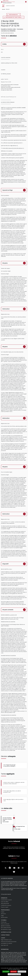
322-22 (17, 782)
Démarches (4, 898)
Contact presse (5, 935)
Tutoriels (3, 920)
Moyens (5, 263)
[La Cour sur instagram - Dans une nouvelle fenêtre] (22, 868)
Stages (2, 915)
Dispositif (5, 564)
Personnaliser (23, 971)
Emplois (2, 911)
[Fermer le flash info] (26, 2)
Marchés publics (4, 917)
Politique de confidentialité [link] (14, 974)
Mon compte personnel (6, 927)
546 (7, 799)
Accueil (3, 9)
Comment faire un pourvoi (6, 899)
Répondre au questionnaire (7, 2)
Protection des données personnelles (8, 941)
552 (9, 799)
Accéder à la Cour (6, 932)
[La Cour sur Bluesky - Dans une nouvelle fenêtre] (14, 872)
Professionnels (5, 910)
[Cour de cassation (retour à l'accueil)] (14, 6)
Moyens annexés (7, 610)
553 (12, 799)
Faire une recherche (5, 923)
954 (10, 790)
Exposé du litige (7, 190)
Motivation (6, 309)
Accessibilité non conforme (6, 943)
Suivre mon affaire (4, 901)
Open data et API (4, 945)
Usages (3, 938)
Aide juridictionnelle (5, 903)
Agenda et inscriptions (5, 925)
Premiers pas (3, 922)
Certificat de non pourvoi (6, 905)
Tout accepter (6, 971)
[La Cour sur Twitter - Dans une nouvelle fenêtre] (5, 868)
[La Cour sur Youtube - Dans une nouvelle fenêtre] (14, 868)
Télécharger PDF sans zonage (13, 17)
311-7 (9, 782)
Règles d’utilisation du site (6, 939)
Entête (4, 44)
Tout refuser (13, 971)
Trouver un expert (4, 907)
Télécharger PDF (13, 14)
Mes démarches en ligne (6, 929)
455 (7, 790)
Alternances (3, 913)
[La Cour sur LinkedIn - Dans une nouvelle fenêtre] (18, 868)
